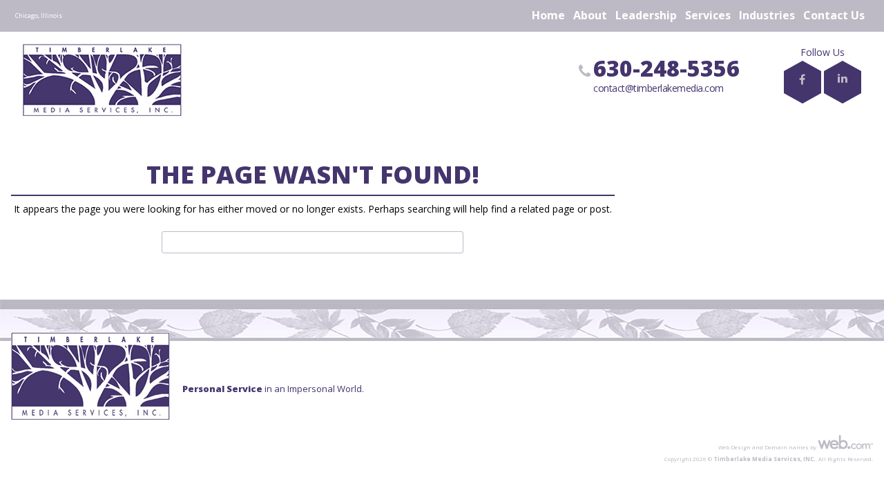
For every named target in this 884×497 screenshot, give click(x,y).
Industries (767, 15)
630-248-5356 (666, 68)
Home (548, 15)
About (590, 15)
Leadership (646, 15)
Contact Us (834, 15)
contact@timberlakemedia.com (658, 88)
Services (708, 15)
